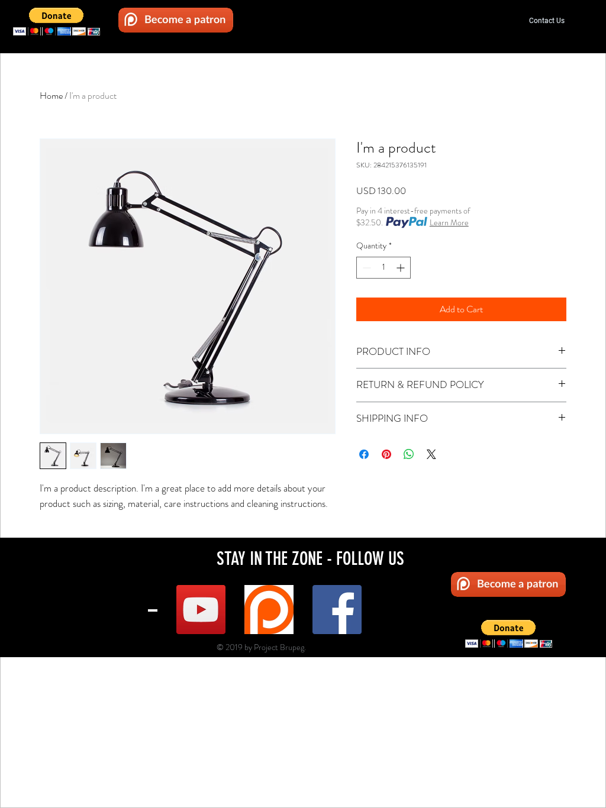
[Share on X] (431, 454)
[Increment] (401, 267)
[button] (56, 21)
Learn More (449, 222)
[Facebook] (337, 609)
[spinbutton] (383, 267)
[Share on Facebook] (364, 454)
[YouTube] (200, 609)
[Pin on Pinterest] (386, 454)
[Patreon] (269, 609)
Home (51, 95)
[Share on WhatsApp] (409, 454)
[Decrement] (365, 267)
